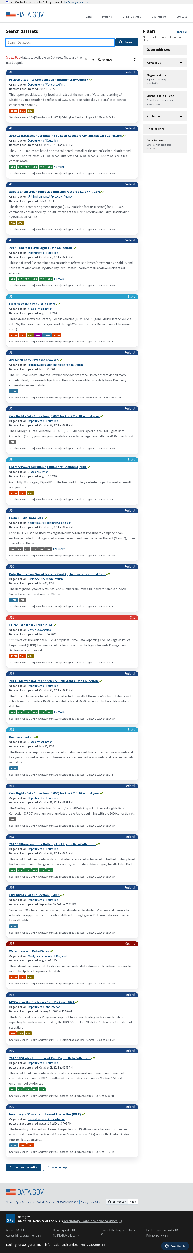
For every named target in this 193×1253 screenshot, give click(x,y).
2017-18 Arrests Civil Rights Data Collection (41, 248)
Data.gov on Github (91, 1202)
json (14, 110)
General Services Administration (46, 1119)
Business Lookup (21, 737)
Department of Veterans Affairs (46, 84)
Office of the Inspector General (119, 1230)
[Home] (25, 14)
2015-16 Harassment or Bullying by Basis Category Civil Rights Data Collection (65, 136)
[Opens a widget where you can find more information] (175, 1246)
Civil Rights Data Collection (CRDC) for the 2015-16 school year (54, 793)
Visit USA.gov (91, 1245)
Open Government (24, 1202)
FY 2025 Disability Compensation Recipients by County (49, 80)
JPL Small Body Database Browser (33, 360)
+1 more (59, 167)
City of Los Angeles (39, 630)
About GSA (13, 1230)
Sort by (90, 59)
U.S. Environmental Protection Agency (50, 196)
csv (30, 110)
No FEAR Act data (64, 1235)
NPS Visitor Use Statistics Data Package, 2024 (42, 1002)
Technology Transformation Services (90, 1221)
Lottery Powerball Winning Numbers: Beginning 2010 (48, 467)
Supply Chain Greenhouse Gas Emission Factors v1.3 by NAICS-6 (54, 192)
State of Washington (40, 309)
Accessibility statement (21, 1235)
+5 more (59, 712)
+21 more (59, 549)
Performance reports (160, 1230)
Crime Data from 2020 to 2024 (30, 625)
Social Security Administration (45, 579)
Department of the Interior (44, 1007)
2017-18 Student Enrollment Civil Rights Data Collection (50, 1058)
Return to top (57, 1167)
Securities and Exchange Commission (49, 523)
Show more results (23, 1167)
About (9, 1202)
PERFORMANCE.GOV (67, 1202)
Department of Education (43, 140)
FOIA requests (62, 1230)
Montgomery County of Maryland (47, 956)
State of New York (38, 472)
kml (38, 335)
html (47, 335)
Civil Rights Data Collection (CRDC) (34, 895)
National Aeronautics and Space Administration (55, 365)
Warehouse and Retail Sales (29, 951)
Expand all (181, 31)
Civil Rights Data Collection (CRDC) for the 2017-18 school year (54, 416)
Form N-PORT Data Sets (26, 518)
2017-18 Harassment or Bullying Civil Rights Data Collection (52, 844)
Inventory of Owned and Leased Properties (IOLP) (45, 1114)
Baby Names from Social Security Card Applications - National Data (57, 574)
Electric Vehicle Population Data (32, 304)
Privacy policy (155, 1235)
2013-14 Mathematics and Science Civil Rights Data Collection (54, 681)
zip (13, 442)
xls (13, 166)
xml (22, 110)
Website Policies (45, 1202)
